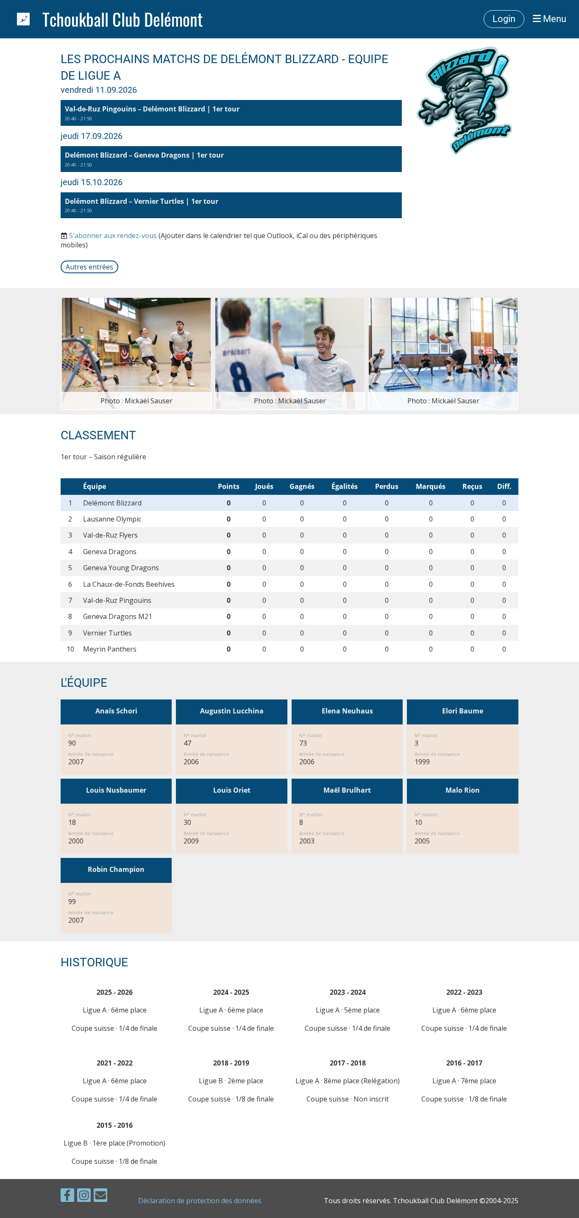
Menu (553, 19)
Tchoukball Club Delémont (122, 19)
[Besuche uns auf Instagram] (84, 1196)
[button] (231, 113)
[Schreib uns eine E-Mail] (100, 1196)
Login (504, 19)
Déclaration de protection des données (200, 1200)
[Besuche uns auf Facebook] (67, 1196)
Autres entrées (89, 267)
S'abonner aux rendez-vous (113, 235)
